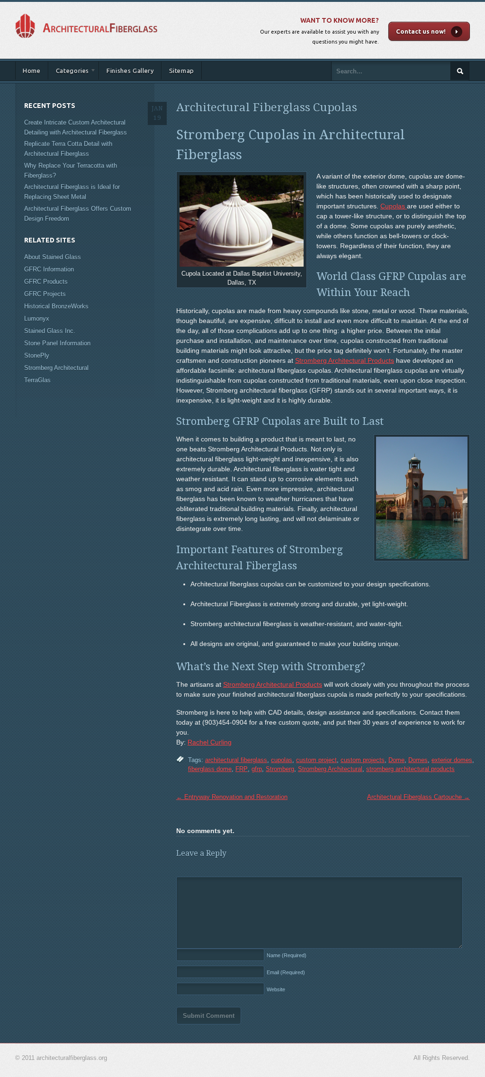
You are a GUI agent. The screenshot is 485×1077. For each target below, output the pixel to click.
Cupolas (393, 206)
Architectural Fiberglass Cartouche (418, 796)
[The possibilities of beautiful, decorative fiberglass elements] (86, 11)
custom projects (363, 759)
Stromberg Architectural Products (344, 360)
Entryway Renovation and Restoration (231, 796)
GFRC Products (46, 281)
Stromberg (280, 768)
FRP (241, 768)
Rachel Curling (210, 742)
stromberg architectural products (410, 768)
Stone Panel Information (57, 343)
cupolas (281, 759)
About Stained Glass (52, 256)
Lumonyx (36, 318)
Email (286, 972)
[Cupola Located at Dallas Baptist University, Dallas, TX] (241, 221)
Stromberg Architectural (330, 768)
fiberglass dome (210, 768)
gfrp (256, 768)
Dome (396, 759)
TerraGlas (37, 380)
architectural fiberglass (236, 759)
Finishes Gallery (130, 70)
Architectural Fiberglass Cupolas (266, 107)
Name (286, 955)
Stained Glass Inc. (49, 330)
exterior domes (451, 759)
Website (276, 989)
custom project (316, 759)
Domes (418, 759)
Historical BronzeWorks (56, 306)
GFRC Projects (45, 293)
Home (32, 70)
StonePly (36, 355)
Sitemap (182, 70)
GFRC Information (49, 269)
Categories (69, 72)
